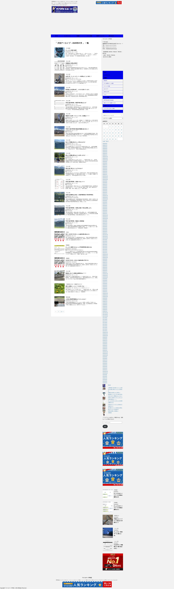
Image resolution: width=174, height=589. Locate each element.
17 (115, 132)
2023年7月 (105, 203)
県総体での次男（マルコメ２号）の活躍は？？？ (78, 115)
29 (109, 139)
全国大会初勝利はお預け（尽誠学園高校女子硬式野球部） (80, 194)
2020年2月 (105, 270)
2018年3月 (105, 307)
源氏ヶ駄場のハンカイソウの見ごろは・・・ (76, 286)
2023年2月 (105, 211)
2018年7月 (105, 301)
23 (112, 135)
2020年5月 (105, 265)
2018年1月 (105, 311)
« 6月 (104, 141)
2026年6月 (105, 146)
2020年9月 (105, 259)
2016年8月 (105, 338)
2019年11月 (105, 275)
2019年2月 (105, 290)
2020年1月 (105, 272)
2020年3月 (105, 268)
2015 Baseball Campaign (109, 100)
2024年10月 (105, 179)
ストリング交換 (107, 86)
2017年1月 (105, 330)
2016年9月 (105, 337)
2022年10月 (105, 218)
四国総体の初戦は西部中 (72, 63)
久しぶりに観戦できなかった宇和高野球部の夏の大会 (79, 247)
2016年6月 (105, 342)
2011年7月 (105, 377)
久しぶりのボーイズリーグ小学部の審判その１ (118, 507)
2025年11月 (105, 158)
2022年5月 (105, 226)
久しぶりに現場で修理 (71, 50)
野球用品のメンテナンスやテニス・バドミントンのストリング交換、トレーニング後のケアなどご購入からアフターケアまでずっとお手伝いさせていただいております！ (87, 580)
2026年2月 (105, 153)
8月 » (107, 141)
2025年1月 (105, 174)
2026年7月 (105, 145)
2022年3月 (105, 229)
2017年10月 (105, 316)
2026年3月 (105, 151)
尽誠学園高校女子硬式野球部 (72, 197)
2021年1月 (105, 252)
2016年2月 (105, 348)
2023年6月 (105, 205)
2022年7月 (105, 223)
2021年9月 (105, 239)
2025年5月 (105, 167)
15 (109, 132)
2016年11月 (105, 333)
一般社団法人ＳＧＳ (77, 287)
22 (109, 135)
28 (107, 139)
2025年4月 (105, 169)
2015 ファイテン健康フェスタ (110, 102)
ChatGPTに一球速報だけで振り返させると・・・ (118, 546)
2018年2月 (105, 309)
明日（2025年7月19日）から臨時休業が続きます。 (78, 234)
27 (104, 139)
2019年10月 (105, 276)
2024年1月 (105, 194)
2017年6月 (105, 322)
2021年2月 (105, 250)
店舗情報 (75, 262)
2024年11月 (105, 177)
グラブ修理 (75, 51)
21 (107, 135)
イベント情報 (89, 35)
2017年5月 (105, 324)
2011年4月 (105, 382)
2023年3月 (105, 210)
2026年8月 (105, 143)
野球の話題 (75, 300)
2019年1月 (105, 291)
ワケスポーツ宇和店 (87, 577)
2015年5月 (105, 363)
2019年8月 (105, 280)
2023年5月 (105, 207)
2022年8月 (105, 221)
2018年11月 (105, 294)
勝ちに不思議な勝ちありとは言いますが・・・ (77, 155)
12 (121, 129)
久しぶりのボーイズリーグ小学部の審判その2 (118, 495)
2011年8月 (105, 376)
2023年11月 (105, 197)
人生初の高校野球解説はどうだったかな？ (76, 299)
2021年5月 (105, 246)
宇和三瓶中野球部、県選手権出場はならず (76, 102)
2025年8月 (105, 163)
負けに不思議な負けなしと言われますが (75, 142)
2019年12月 (105, 273)
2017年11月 (105, 314)
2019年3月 (105, 288)
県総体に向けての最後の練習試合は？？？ (76, 273)
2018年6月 (105, 303)
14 (107, 132)
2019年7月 (105, 281)
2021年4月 (105, 247)
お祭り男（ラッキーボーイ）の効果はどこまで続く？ (79, 76)
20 (104, 135)
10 (115, 129)
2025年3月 (105, 171)
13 (104, 132)
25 (118, 135)
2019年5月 (105, 285)
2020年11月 (105, 255)
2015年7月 (105, 359)
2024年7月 (105, 184)
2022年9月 (105, 220)
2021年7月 (105, 242)
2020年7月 (105, 262)
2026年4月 (105, 150)
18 (118, 132)
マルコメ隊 (75, 64)
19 (121, 132)
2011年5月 (105, 381)
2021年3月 (105, 249)
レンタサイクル (67, 35)
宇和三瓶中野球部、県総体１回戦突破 (75, 221)
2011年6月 (105, 379)
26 (121, 135)
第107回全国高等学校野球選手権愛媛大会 (75, 250)
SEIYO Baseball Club (71, 79)
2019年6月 (105, 283)
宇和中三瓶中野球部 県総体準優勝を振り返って (77, 129)
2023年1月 (105, 213)
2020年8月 (105, 260)
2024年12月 (105, 176)
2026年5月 (105, 148)
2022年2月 (105, 231)
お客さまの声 (106, 91)
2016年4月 (105, 345)
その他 (74, 235)
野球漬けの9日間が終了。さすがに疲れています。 (78, 89)
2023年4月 (105, 208)
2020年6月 (105, 263)
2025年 (59, 40)
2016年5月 (105, 343)
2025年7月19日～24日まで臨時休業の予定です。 (78, 260)
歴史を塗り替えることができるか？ (74, 168)
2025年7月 (105, 164)
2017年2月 (105, 329)
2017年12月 (105, 312)
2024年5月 (105, 187)
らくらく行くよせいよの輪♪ (109, 108)
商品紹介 (105, 80)
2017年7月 (105, 320)
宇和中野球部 (69, 66)
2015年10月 (105, 355)
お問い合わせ (111, 35)
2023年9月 (105, 200)
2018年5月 (105, 304)
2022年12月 (105, 215)
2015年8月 (105, 358)
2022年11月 (105, 216)
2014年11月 (105, 372)
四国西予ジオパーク (100, 35)
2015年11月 (105, 353)
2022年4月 (105, 228)
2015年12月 (105, 351)
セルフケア (106, 88)
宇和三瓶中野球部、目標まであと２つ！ (75, 181)
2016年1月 (105, 350)
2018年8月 (105, 299)
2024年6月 (105, 185)
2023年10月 (105, 198)
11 (118, 129)
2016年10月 (105, 335)
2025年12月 (105, 156)
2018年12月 (105, 293)
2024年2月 (105, 192)
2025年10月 (105, 159)
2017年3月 (105, 327)
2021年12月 (105, 234)
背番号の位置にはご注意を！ (114, 392)
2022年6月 (105, 224)
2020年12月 (105, 254)
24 (115, 135)
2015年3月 (105, 366)
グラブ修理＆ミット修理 (108, 83)
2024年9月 (105, 180)
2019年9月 (105, 278)
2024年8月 (105, 182)
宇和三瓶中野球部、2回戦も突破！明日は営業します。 (79, 207)
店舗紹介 (78, 35)
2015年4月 (105, 364)
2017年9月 (105, 317)
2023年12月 (105, 195)
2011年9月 (105, 374)
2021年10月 (105, 237)
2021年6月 (105, 244)
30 (112, 139)
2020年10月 (105, 257)
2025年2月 (105, 172)
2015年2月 (105, 368)
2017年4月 (105, 325)
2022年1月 (105, 233)
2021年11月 (105, 236)
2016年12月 (105, 332)
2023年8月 (105, 202)
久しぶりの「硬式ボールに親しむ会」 (118, 533)
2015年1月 (105, 369)
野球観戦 (75, 248)
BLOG (56, 35)
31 (115, 139)
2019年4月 (105, 286)
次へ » (62, 311)
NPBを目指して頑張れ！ (113, 411)
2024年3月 (105, 190)
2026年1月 (105, 154)
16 (112, 132)
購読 (105, 426)
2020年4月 (105, 267)
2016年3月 (105, 346)
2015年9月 (105, 356)
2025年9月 (105, 161)
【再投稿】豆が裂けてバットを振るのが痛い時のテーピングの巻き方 (115, 389)
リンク (105, 94)
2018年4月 (105, 306)
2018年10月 (105, 296)
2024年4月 (105, 189)
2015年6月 (105, 361)
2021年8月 (105, 241)
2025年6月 (105, 166)
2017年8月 (105, 319)
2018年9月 (105, 298)
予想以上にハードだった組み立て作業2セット (118, 520)
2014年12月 (105, 371)
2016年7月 (105, 340)
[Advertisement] (87, 24)
